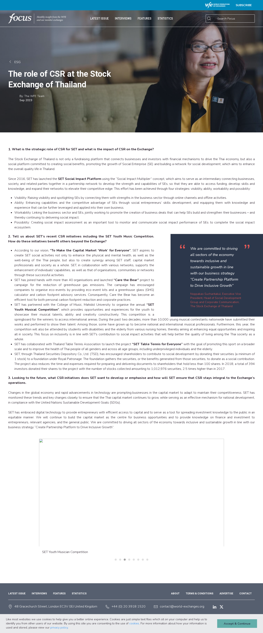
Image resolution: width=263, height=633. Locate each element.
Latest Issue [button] (99, 18)
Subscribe (244, 5)
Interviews (123, 18)
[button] (69, 627)
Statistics (79, 593)
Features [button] (144, 18)
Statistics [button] (165, 18)
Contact (245, 593)
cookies (134, 623)
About (175, 593)
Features (59, 593)
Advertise (226, 593)
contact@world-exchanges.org (182, 606)
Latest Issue (16, 593)
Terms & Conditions (199, 593)
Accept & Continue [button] (237, 623)
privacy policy (59, 628)
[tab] (116, 560)
